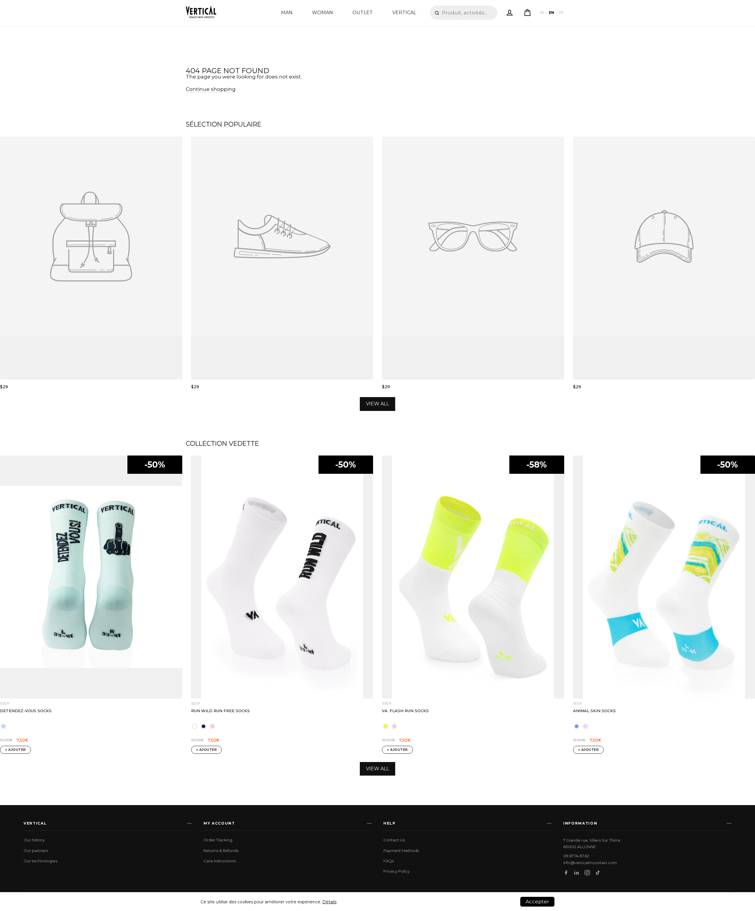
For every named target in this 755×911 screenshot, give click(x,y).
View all (377, 404)
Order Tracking (217, 840)
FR (542, 12)
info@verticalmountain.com (590, 863)
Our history (34, 840)
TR (561, 12)
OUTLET (362, 12)
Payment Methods (401, 850)
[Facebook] (566, 872)
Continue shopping (211, 89)
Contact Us (394, 840)
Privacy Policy (396, 871)
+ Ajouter (15, 750)
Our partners (36, 850)
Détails (329, 902)
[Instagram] (587, 872)
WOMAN (322, 12)
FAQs (388, 860)
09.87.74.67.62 (576, 856)
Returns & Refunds (220, 850)
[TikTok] (597, 872)
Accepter (537, 902)
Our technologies (40, 860)
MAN (287, 12)
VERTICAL (404, 12)
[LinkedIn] (576, 872)
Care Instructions (219, 860)
